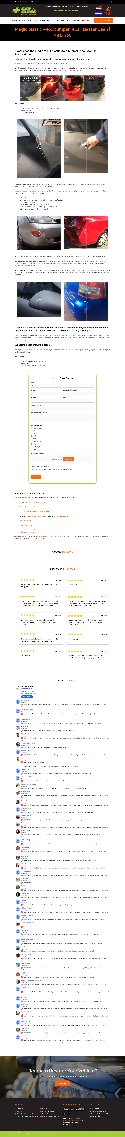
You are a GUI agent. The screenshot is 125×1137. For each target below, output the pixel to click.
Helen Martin (25, 856)
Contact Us (86, 20)
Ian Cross (24, 1036)
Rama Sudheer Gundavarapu (31, 980)
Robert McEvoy (26, 847)
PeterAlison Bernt (27, 923)
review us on (26, 696)
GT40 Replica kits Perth (27, 525)
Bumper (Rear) (37, 441)
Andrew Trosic (26, 816)
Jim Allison (24, 930)
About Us (50, 20)
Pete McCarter (26, 719)
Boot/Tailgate (37, 447)
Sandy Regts (25, 823)
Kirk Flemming (26, 947)
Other (34, 439)
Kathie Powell (25, 973)
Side (34, 431)
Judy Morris (25, 769)
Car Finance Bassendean (61, 516)
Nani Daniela (25, 758)
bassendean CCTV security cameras (50, 536)
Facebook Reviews (74, 1120)
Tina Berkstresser (27, 915)
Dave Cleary (25, 1029)
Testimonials (61, 20)
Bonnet (35, 433)
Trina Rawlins (25, 734)
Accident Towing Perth (27, 532)
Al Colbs (23, 886)
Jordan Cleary (25, 840)
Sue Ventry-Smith (27, 710)
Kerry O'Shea (25, 830)
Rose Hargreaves (26, 954)
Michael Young (26, 908)
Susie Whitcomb (26, 1021)
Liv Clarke (24, 878)
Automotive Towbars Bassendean (31, 507)
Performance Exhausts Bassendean (35, 502)
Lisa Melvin (25, 893)
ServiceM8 (43, 664)
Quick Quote (75, 20)
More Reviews (62, 1043)
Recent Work (32, 20)
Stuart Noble (25, 801)
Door (34, 444)
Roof (34, 436)
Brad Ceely (24, 1004)
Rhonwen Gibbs (26, 777)
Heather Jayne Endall (28, 743)
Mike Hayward (26, 864)
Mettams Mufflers (26, 521)
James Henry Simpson (28, 784)
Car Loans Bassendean (34, 516)
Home (14, 20)
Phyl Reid (24, 901)
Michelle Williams (27, 939)
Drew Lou (24, 997)
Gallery (42, 20)
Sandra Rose (25, 700)
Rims (34, 449)
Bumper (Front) (38, 428)
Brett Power (25, 726)
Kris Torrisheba (26, 808)
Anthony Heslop (26, 871)
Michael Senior (26, 751)
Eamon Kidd (25, 988)
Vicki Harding (25, 964)
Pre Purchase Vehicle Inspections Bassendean (35, 511)
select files (68, 459)
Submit (36, 477)
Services (22, 20)
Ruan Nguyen (25, 791)
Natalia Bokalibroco (28, 1012)
